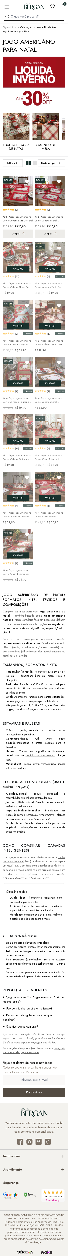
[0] (62, 6)
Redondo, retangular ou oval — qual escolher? (27, 1017)
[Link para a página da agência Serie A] (25, 1252)
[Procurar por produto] (7, 17)
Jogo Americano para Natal (16, 31)
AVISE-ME (18, 268)
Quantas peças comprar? (22, 1026)
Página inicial (9, 27)
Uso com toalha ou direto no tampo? (29, 1008)
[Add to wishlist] (27, 182)
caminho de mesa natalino (40, 755)
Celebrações (26, 27)
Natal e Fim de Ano (46, 27)
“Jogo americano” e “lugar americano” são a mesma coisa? (33, 999)
